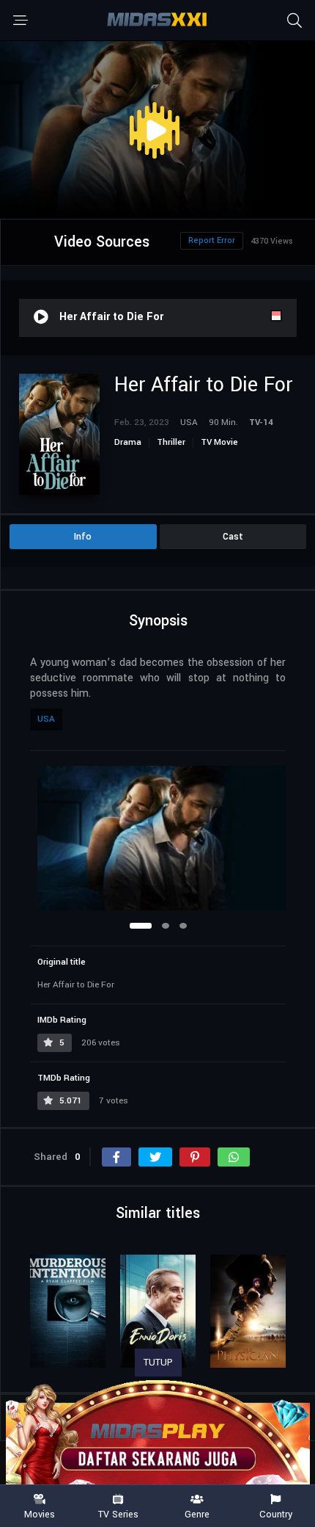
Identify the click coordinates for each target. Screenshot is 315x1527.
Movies (39, 1514)
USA (46, 719)
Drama (127, 442)
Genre (197, 1514)
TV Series (118, 1514)
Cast (233, 536)
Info (83, 536)
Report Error (211, 240)
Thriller (171, 442)
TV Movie (219, 442)
